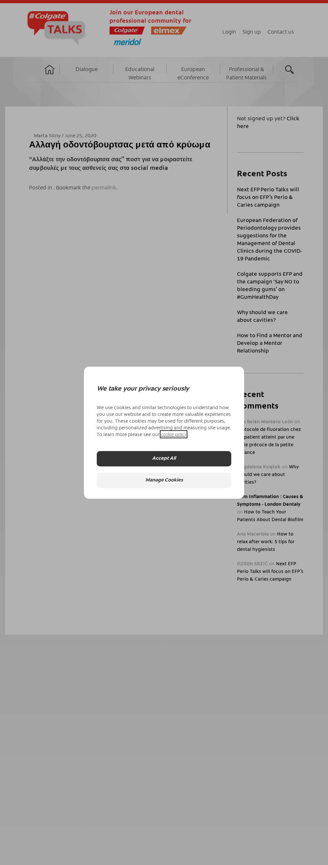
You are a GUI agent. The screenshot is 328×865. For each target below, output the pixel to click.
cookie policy (173, 434)
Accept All (164, 458)
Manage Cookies (164, 480)
